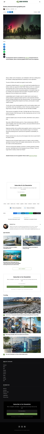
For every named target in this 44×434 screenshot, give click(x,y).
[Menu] (4, 2)
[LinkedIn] (4, 49)
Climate (4, 370)
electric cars (13, 203)
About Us (4, 388)
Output (4, 377)
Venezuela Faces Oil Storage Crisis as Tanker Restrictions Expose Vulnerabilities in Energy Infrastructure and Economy (12, 263)
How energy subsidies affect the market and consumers (17, 334)
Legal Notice (5, 395)
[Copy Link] (4, 57)
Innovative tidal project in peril (14, 219)
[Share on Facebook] (10, 12)
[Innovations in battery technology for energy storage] (32, 241)
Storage (4, 378)
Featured (4, 365)
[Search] (39, 2)
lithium (26, 203)
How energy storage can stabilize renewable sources (10, 248)
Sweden (34, 203)
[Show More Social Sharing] (14, 12)
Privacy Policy (5, 397)
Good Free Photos (33, 155)
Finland (18, 203)
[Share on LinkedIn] (12, 12)
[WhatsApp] (4, 52)
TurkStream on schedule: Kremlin (30, 219)
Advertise (5, 390)
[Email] (4, 54)
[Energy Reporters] (22, 2)
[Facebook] (4, 47)
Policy (4, 375)
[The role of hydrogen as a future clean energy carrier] (22, 345)
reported (21, 85)
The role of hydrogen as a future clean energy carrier (16, 354)
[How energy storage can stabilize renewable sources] (12, 241)
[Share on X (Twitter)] (8, 12)
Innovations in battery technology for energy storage (30, 248)
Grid (4, 380)
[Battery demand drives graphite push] (22, 26)
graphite (21, 203)
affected (27, 57)
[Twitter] (4, 44)
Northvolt (30, 203)
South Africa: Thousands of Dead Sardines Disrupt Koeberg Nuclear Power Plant (22, 314)
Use (4, 368)
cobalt (8, 203)
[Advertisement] (23, 49)
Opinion (4, 373)
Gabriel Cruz (12, 224)
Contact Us (5, 393)
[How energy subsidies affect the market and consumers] (22, 325)
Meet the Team (6, 391)
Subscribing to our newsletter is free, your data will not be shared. (22, 289)
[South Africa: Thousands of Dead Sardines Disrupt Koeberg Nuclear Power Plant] (22, 305)
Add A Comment (22, 268)
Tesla (38, 203)
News (4, 366)
